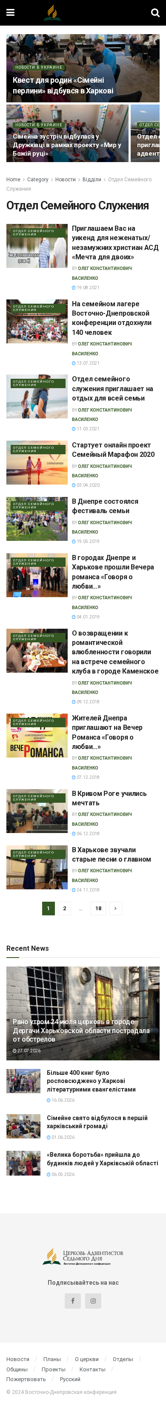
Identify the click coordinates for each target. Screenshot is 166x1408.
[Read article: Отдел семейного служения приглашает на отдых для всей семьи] (37, 396)
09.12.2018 (88, 702)
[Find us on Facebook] (73, 1301)
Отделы (123, 1359)
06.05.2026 (62, 1174)
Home (13, 180)
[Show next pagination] (115, 908)
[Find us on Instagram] (93, 1301)
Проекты (54, 1369)
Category (38, 180)
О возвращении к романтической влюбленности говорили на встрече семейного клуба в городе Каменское (115, 652)
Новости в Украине (38, 67)
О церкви (87, 1359)
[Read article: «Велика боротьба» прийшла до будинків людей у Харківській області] (23, 1163)
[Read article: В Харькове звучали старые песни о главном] (37, 867)
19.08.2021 (88, 287)
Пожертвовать (26, 1379)
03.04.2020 (88, 485)
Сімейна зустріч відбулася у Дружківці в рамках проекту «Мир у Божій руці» (67, 145)
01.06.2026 (62, 1137)
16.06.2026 (62, 1100)
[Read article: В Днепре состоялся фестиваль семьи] (37, 519)
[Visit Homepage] (83, 12)
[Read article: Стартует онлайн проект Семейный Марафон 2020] (37, 463)
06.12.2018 (88, 833)
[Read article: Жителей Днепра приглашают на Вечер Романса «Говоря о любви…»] (37, 736)
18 (98, 908)
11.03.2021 (88, 429)
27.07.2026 (28, 1050)
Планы (52, 1359)
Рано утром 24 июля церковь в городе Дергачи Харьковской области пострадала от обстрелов (81, 1031)
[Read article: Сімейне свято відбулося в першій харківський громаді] (23, 1126)
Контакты (93, 1369)
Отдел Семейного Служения (33, 232)
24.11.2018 (88, 890)
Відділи (92, 180)
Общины (17, 1369)
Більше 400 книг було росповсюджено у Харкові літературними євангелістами (91, 1081)
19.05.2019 (88, 541)
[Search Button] (155, 13)
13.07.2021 (88, 363)
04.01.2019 (88, 617)
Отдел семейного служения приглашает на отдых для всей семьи (112, 388)
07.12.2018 (88, 777)
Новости (65, 180)
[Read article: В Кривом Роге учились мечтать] (37, 811)
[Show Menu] (10, 13)
